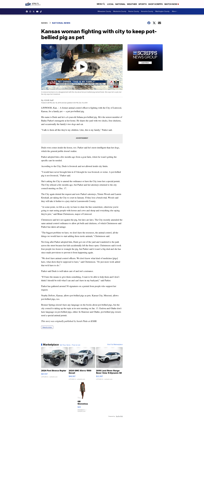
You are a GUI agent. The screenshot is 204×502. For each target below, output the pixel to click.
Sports (142, 4)
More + (174, 11)
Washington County (162, 11)
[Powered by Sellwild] (119, 416)
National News (61, 23)
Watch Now (171, 4)
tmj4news (30, 11)
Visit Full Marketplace (115, 344)
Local (110, 4)
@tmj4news (41, 11)
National (120, 4)
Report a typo (47, 327)
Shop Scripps (155, 4)
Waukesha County (119, 11)
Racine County (133, 11)
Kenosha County (147, 11)
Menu (100, 4)
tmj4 (27, 11)
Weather (132, 4)
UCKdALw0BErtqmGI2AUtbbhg (38, 11)
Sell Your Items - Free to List (70, 345)
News (44, 23)
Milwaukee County (104, 11)
